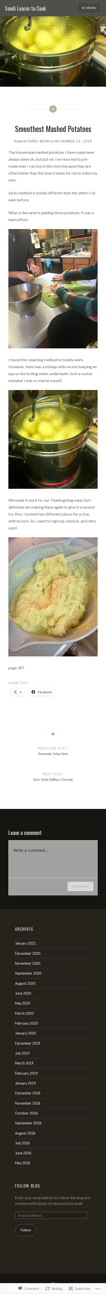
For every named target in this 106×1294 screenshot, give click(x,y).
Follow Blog (27, 1186)
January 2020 (25, 1033)
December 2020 (27, 953)
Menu (91, 8)
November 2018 (27, 1103)
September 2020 (28, 973)
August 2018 (25, 1133)
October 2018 (26, 1113)
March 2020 (24, 1013)
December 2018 (27, 1093)
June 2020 (23, 993)
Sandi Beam (39, 141)
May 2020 (22, 1003)
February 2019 (26, 1073)
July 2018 (22, 1143)
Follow (26, 1230)
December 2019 (27, 1043)
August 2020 (25, 983)
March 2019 (24, 1063)
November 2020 (27, 963)
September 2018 (28, 1123)
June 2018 (23, 1153)
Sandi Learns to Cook (25, 8)
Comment (80, 886)
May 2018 (22, 1163)
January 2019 (25, 1083)
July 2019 (22, 1053)
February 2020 (26, 1023)
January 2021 (25, 943)
